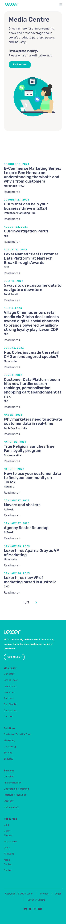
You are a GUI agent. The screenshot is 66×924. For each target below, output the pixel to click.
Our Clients (10, 704)
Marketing (9, 740)
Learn (7, 847)
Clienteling (10, 746)
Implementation (12, 782)
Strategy (8, 801)
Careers (8, 716)
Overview (9, 776)
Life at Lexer (11, 680)
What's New (10, 841)
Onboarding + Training (16, 788)
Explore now (20, 64)
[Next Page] (36, 602)
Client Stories (8, 833)
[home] (11, 4)
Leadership (10, 686)
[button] (60, 5)
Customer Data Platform (17, 734)
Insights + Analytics (15, 794)
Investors (9, 692)
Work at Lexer (14, 657)
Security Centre (36, 899)
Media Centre (7, 862)
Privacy (44, 893)
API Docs (9, 853)
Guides (8, 870)
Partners (9, 698)
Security (8, 758)
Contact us (10, 710)
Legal (58, 893)
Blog (6, 824)
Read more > (12, 192)
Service (8, 752)
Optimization (11, 807)
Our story (9, 673)
